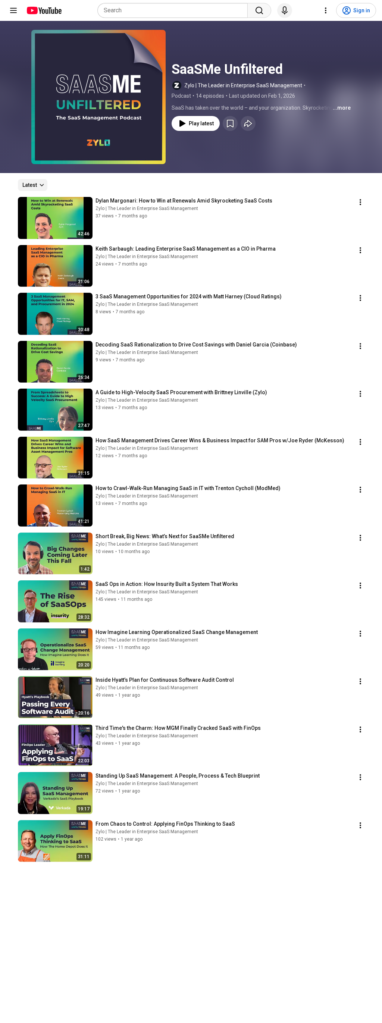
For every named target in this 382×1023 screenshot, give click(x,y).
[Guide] (13, 10)
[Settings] (325, 10)
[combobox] (175, 10)
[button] (98, 97)
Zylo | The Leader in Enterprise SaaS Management (243, 85)
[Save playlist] (230, 123)
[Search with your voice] (284, 10)
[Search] (259, 10)
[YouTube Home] (44, 10)
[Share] (248, 123)
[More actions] (360, 202)
